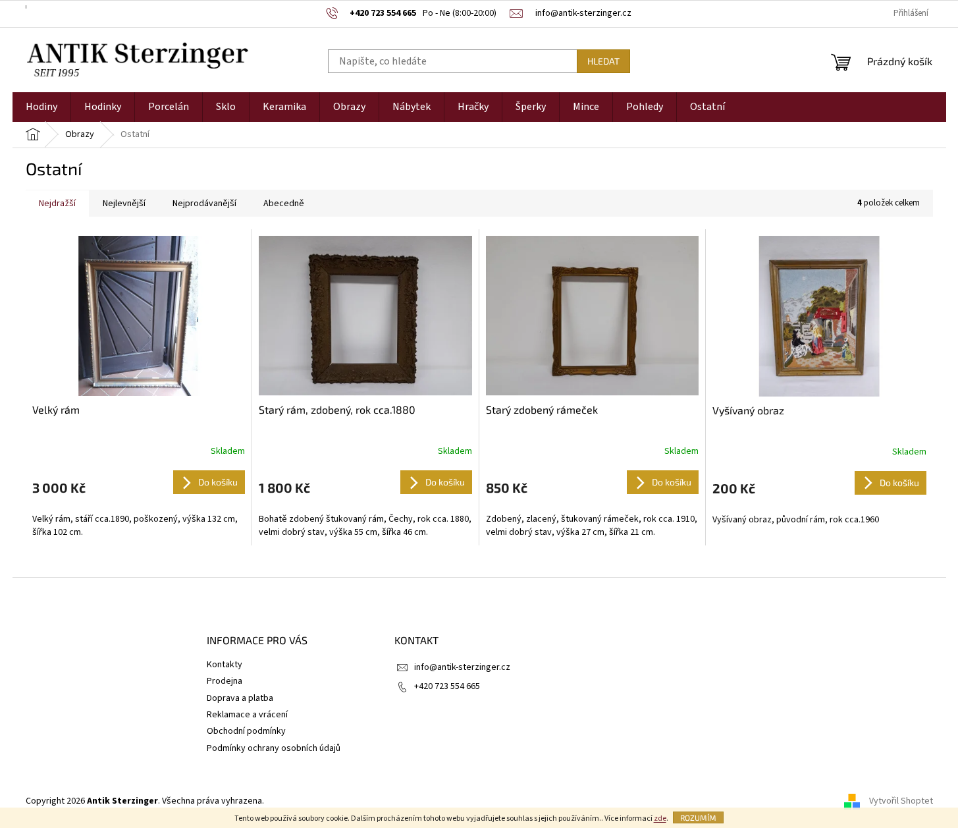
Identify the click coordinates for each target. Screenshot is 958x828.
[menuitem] (41, 107)
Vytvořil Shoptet (901, 801)
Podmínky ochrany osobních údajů (273, 748)
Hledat (603, 61)
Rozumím (698, 817)
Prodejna (224, 681)
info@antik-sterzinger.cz (462, 667)
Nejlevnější (124, 203)
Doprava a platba (240, 698)
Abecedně (283, 203)
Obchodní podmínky (246, 731)
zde (660, 818)
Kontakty (224, 664)
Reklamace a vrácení (247, 714)
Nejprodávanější (204, 203)
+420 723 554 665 (447, 686)
